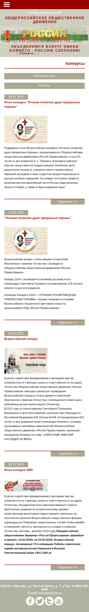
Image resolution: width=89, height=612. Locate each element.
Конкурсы (27, 53)
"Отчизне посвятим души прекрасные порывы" (37, 218)
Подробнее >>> (67, 201)
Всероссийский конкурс (21, 338)
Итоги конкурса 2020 (18, 470)
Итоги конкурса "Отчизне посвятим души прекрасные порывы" (42, 104)
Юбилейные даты (44, 75)
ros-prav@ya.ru (50, 593)
